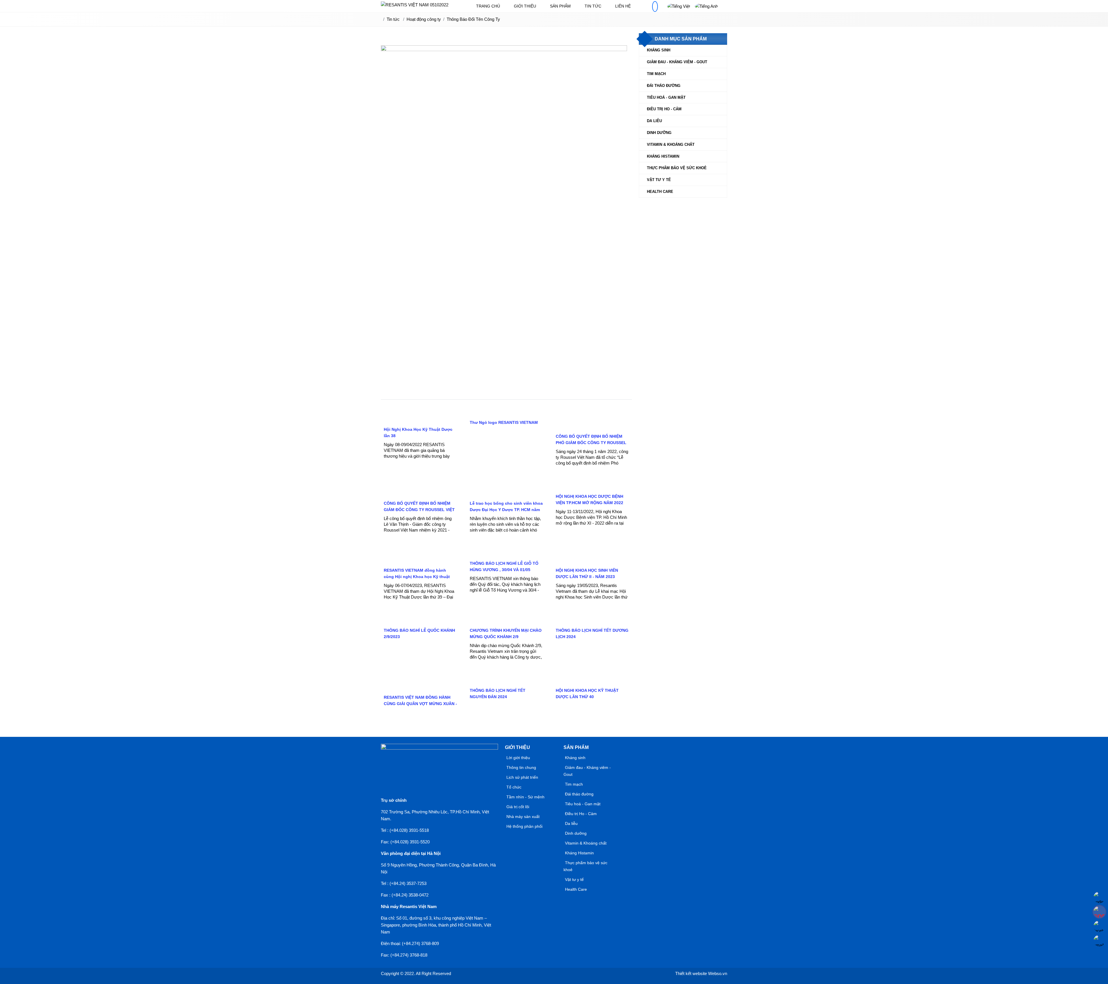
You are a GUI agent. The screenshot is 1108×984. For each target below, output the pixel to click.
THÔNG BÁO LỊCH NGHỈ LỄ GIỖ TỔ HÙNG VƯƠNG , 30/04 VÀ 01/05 (504, 566)
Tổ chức (513, 787)
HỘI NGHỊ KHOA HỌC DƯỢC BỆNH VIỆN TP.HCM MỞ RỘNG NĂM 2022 (589, 499)
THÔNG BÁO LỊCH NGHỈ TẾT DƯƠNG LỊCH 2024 (592, 633)
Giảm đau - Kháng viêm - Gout (677, 62)
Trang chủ (488, 6)
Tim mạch (656, 74)
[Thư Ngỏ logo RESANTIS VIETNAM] (503, 412)
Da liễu (654, 121)
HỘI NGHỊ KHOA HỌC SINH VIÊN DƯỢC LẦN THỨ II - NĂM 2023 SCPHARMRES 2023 (587, 576)
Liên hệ (623, 6)
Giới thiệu (525, 6)
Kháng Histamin (663, 156)
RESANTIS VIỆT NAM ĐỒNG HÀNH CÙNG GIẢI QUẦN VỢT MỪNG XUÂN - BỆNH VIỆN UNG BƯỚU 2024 (420, 703)
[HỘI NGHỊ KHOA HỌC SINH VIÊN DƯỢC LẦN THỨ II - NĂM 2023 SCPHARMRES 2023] (592, 560)
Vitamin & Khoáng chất (671, 144)
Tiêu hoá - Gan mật (666, 97)
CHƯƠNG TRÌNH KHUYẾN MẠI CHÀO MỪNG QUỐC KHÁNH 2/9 (506, 633)
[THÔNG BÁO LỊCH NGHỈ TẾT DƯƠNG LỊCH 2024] (592, 620)
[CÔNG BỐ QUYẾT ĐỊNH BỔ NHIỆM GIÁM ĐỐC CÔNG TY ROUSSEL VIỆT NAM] (420, 493)
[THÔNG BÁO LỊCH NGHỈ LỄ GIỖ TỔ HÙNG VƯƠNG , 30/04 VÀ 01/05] (506, 553)
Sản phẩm (560, 6)
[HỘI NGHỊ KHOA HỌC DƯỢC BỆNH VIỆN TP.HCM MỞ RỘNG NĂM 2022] (592, 486)
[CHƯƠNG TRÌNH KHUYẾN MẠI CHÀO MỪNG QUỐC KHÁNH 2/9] (506, 620)
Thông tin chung (521, 767)
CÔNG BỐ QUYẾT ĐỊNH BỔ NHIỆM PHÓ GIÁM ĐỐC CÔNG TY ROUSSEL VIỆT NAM (591, 442)
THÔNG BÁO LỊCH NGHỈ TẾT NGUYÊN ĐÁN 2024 (497, 693)
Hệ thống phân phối (524, 826)
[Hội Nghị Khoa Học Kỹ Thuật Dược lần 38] (420, 419)
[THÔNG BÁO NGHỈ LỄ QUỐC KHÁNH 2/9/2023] (420, 620)
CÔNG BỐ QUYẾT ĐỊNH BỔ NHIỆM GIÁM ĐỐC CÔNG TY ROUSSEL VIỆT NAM (419, 509)
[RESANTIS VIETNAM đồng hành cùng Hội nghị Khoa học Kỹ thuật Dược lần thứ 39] (420, 560)
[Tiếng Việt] (678, 6)
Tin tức (593, 6)
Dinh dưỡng (659, 133)
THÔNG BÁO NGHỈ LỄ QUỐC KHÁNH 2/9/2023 (419, 633)
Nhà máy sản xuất (523, 816)
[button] (655, 6)
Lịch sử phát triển (522, 777)
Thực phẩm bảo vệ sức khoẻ (677, 168)
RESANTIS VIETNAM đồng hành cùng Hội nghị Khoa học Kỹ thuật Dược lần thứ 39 (417, 576)
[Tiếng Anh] (706, 6)
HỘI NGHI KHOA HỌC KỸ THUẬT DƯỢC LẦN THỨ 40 (587, 693)
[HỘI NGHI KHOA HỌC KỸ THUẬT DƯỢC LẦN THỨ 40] (592, 680)
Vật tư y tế (659, 180)
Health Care (660, 191)
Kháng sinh (658, 50)
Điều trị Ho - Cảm (664, 109)
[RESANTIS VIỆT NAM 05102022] (414, 4)
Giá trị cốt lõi (517, 806)
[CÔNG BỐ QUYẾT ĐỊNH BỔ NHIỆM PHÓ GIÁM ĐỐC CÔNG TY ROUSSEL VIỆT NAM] (592, 426)
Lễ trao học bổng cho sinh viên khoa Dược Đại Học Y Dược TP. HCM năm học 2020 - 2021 (506, 509)
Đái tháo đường (663, 85)
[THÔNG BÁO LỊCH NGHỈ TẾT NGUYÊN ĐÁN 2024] (506, 680)
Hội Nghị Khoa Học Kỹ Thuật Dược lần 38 (418, 432)
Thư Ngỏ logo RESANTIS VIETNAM (504, 422)
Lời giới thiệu (518, 757)
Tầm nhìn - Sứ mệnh (525, 797)
